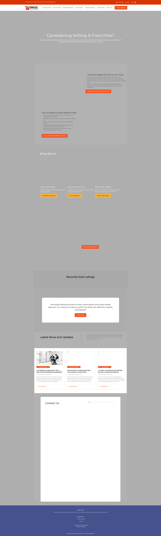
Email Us (127, 2)
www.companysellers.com (49, 2)
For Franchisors (82, 512)
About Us (105, 512)
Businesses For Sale (73, 512)
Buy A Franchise (64, 512)
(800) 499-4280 (120, 2)
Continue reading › (42, 386)
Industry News (99, 512)
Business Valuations (90, 512)
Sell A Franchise (57, 512)
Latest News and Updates (56, 337)
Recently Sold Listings (80, 276)
